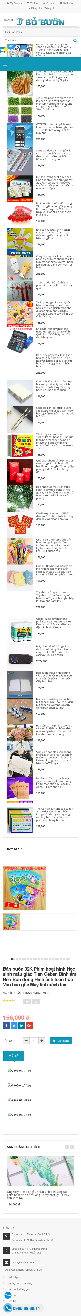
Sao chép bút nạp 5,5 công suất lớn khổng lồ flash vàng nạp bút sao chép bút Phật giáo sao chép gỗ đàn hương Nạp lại (55, 76)
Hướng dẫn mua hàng (20, 1283)
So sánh (50, 3)
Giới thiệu (13, 1277)
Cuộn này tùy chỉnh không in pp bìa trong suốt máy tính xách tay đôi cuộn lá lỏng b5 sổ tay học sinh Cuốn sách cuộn (55, 386)
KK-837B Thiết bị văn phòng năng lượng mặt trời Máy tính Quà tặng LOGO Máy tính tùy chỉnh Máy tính (53, 333)
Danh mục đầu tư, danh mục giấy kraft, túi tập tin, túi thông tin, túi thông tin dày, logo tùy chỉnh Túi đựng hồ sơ (53, 782)
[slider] (10, 1000)
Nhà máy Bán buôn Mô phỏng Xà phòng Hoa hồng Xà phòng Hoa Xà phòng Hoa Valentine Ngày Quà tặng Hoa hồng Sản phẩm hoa (54, 208)
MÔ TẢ (13, 1056)
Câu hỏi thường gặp (19, 1289)
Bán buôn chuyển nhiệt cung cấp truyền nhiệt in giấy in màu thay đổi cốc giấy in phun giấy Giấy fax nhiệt (54, 677)
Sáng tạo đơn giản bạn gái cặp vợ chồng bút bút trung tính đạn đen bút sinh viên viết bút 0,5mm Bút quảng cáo (54, 155)
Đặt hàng (63, 1040)
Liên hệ (12, 1301)
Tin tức (12, 1295)
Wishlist (34, 3)
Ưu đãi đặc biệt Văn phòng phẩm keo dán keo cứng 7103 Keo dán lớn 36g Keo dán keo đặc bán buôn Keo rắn (53, 623)
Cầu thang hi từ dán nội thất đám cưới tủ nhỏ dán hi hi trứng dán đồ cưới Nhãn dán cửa (54, 516)
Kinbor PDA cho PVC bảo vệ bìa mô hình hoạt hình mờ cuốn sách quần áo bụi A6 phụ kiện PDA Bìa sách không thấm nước (54, 570)
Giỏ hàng (68, 3)
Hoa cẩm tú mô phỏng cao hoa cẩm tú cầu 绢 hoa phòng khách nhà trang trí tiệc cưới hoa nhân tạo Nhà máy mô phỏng (54, 730)
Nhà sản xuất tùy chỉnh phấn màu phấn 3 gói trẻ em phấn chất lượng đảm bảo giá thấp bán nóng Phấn (53, 234)
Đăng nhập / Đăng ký (42, 8)
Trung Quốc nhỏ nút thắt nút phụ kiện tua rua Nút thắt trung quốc (54, 285)
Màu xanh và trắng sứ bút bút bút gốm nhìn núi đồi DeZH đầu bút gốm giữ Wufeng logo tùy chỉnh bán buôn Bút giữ (54, 703)
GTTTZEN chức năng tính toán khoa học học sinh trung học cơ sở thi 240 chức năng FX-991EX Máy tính (54, 128)
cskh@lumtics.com (23, 1262)
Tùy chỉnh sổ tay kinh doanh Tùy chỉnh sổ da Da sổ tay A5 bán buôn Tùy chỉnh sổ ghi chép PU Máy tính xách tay (55, 597)
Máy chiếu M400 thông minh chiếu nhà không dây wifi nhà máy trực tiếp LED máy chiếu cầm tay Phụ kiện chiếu (53, 651)
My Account (16, 3)
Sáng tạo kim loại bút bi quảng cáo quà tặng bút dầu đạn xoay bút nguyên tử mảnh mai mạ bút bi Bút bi (55, 412)
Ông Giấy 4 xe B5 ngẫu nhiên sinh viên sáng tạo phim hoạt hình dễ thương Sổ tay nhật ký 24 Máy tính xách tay (38, 1195)
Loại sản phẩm (14, 32)
